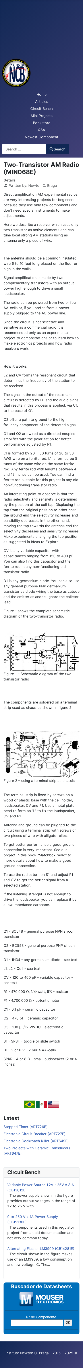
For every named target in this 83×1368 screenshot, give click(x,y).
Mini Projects (41, 115)
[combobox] (24, 149)
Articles (41, 101)
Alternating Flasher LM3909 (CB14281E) (40, 1248)
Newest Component (41, 137)
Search (59, 149)
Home (41, 94)
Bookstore (41, 123)
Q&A (41, 130)
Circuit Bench (41, 108)
